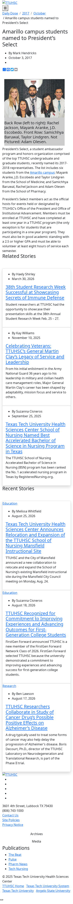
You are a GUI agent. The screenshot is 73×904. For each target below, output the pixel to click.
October (39, 13)
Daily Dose (10, 13)
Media (36, 841)
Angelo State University (53, 891)
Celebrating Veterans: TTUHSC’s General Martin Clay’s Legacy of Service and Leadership (35, 354)
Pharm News (18, 864)
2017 (25, 13)
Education (10, 503)
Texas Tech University (18, 891)
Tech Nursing (18, 869)
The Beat (15, 855)
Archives (36, 834)
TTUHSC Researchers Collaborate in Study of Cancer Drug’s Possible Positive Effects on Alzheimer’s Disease (30, 717)
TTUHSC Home (13, 886)
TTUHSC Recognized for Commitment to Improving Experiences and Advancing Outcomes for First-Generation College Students (36, 624)
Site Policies (11, 820)
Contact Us (10, 815)
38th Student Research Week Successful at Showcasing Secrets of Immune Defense (36, 292)
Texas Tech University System (47, 886)
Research (9, 686)
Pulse (13, 859)
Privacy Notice (12, 825)
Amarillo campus (42, 172)
